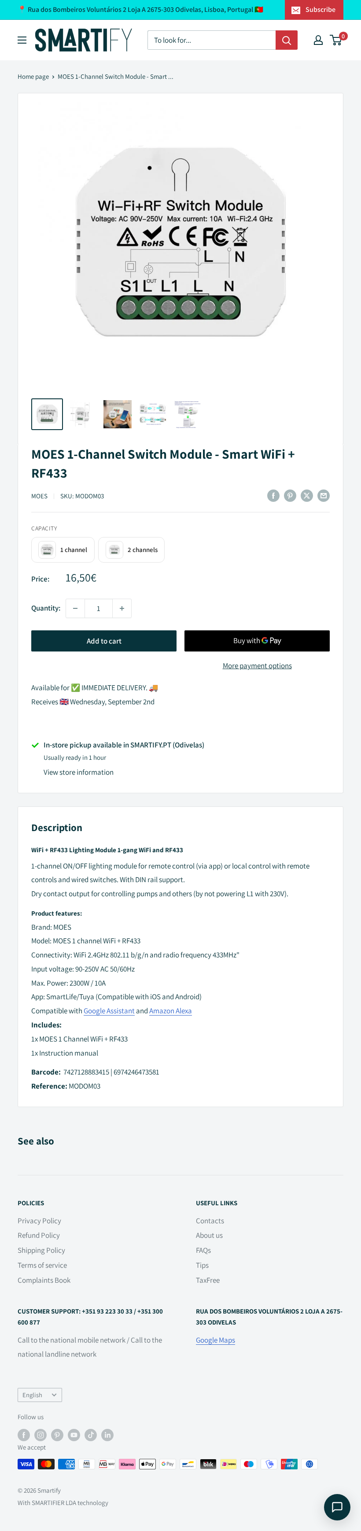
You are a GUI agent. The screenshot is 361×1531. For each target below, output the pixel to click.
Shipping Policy (41, 1250)
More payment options (257, 665)
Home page (33, 76)
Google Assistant (109, 1011)
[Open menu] (22, 40)
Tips (202, 1265)
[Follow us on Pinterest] (57, 1434)
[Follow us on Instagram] (40, 1434)
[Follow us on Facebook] (24, 1434)
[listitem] (63, 549)
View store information (79, 772)
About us (209, 1235)
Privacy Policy (39, 1221)
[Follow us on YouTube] (74, 1434)
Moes (39, 496)
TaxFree (208, 1280)
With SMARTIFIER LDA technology (63, 1502)
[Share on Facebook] (273, 496)
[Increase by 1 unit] (122, 608)
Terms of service (42, 1265)
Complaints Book (44, 1280)
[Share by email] (323, 496)
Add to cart (104, 641)
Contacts (210, 1221)
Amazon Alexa (170, 1011)
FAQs (203, 1250)
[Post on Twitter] (307, 496)
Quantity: (45, 608)
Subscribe (320, 9)
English (32, 1395)
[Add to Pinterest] (290, 496)
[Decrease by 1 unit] (75, 608)
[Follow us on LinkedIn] (107, 1434)
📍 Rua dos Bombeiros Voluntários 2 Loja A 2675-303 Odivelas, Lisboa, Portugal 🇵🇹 (140, 9)
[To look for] (287, 40)
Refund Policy (39, 1235)
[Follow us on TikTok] (91, 1434)
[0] (336, 40)
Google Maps (215, 1340)
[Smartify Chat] (337, 1507)
